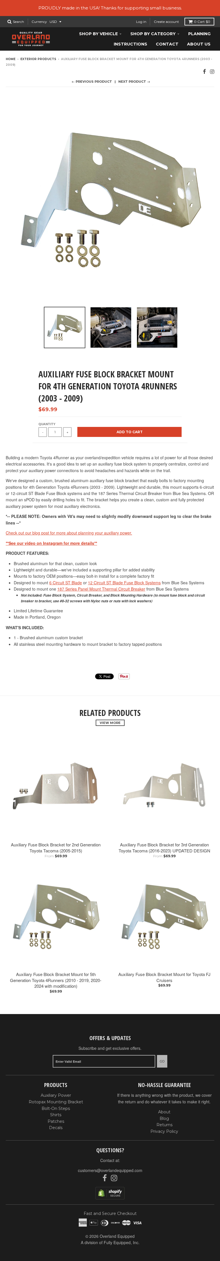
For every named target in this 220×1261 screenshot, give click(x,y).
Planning (199, 33)
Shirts (55, 1114)
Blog (164, 1118)
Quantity (46, 424)
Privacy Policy (164, 1131)
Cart (202, 21)
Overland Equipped (117, 1236)
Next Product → (134, 82)
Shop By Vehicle (98, 33)
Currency (39, 21)
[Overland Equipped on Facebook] (204, 71)
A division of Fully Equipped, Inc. (110, 1242)
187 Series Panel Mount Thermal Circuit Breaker (101, 589)
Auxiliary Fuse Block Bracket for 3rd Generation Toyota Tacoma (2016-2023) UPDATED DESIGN (164, 848)
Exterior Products (38, 59)
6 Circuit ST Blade (65, 582)
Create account (166, 21)
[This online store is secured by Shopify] (110, 1197)
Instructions (130, 44)
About (164, 1111)
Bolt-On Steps (56, 1108)
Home (10, 59)
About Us (199, 44)
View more (110, 723)
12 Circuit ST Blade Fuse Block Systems (124, 582)
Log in (141, 21)
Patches (56, 1121)
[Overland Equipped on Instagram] (212, 71)
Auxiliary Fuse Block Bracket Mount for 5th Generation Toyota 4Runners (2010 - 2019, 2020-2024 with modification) (55, 980)
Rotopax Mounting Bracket (56, 1101)
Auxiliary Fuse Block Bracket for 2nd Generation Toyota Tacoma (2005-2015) (56, 848)
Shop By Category (153, 33)
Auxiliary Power (56, 1095)
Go (162, 1061)
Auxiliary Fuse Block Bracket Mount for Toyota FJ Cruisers (164, 977)
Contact (167, 44)
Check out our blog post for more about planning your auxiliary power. (69, 533)
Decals (55, 1127)
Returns (164, 1124)
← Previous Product (92, 82)
